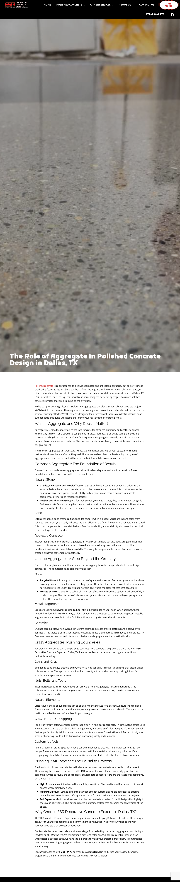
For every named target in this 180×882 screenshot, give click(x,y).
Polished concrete (44, 386)
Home (47, 4)
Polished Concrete (69, 4)
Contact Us (146, 4)
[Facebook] (172, 14)
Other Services (100, 4)
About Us (125, 4)
